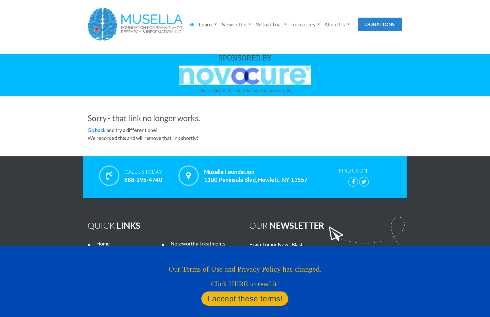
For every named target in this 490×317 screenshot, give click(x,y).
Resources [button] (303, 24)
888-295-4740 (143, 176)
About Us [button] (335, 24)
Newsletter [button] (234, 24)
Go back (96, 130)
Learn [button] (206, 24)
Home (103, 243)
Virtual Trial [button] (269, 24)
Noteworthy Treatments (197, 243)
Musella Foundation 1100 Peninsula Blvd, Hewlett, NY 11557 (256, 175)
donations (380, 24)
